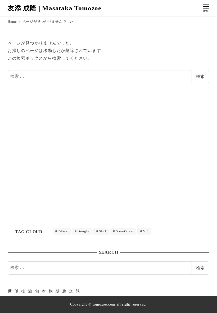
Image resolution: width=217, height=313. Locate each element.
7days (63, 231)
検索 (200, 76)
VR (145, 231)
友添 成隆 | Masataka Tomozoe (54, 8)
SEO (102, 231)
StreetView (124, 231)
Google (83, 231)
